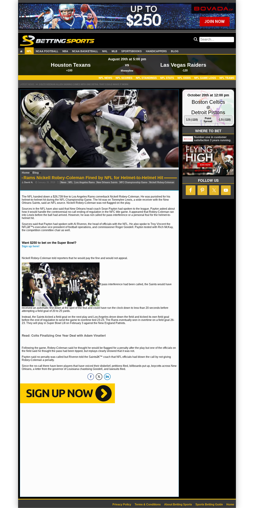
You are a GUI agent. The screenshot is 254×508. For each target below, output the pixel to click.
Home (26, 172)
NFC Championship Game (133, 182)
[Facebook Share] (90, 376)
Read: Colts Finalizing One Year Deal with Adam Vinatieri (64, 335)
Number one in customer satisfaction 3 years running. (212, 139)
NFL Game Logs (205, 78)
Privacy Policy (121, 504)
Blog (174, 51)
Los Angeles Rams (85, 182)
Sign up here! (30, 246)
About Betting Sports (178, 504)
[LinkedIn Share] (107, 376)
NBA (65, 51)
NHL (104, 51)
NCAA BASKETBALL (85, 51)
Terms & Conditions (148, 504)
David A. (28, 182)
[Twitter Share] (99, 376)
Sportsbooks (131, 51)
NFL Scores (124, 78)
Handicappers (156, 51)
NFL (29, 51)
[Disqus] (99, 449)
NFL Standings (146, 78)
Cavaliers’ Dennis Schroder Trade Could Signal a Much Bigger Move (79, 84)
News (63, 182)
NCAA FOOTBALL (47, 51)
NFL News (105, 78)
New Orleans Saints (107, 182)
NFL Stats (167, 78)
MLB (114, 51)
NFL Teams (226, 78)
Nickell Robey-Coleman (161, 182)
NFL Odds (184, 78)
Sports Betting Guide (209, 504)
